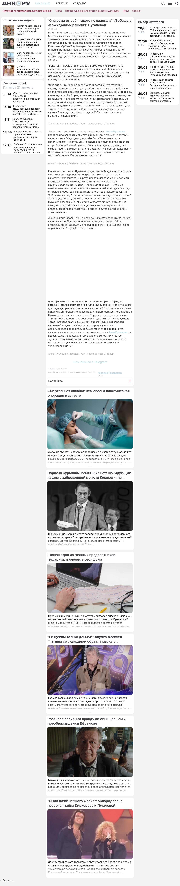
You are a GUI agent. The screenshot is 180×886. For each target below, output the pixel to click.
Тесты (58, 10)
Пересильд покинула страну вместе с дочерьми (92, 10)
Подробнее (55, 380)
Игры (126, 10)
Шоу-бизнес (42, 3)
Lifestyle (62, 3)
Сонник (136, 10)
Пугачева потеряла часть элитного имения (27, 10)
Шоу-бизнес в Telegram (90, 362)
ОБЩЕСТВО (79, 3)
